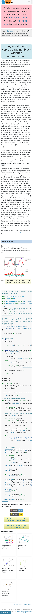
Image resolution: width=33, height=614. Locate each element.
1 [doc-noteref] (20, 233)
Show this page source (24, 612)
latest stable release (17, 17)
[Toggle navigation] (29, 2)
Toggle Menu (5, 612)
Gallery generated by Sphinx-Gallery (22, 604)
